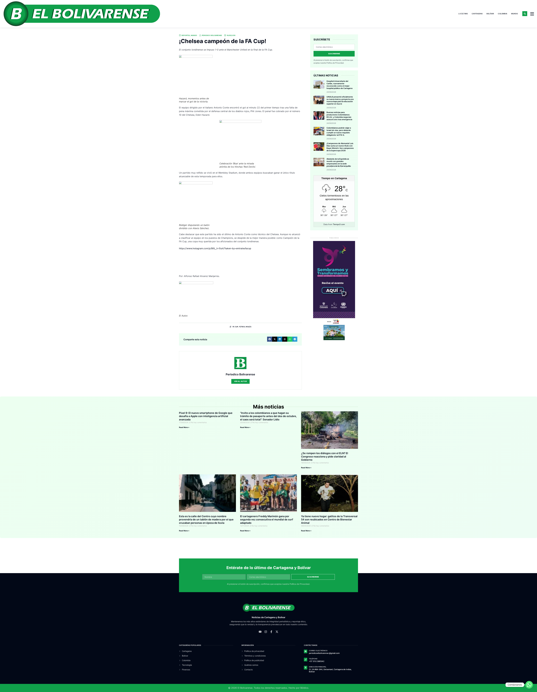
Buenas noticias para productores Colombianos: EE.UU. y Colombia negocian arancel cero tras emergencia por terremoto (339, 117)
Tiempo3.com (339, 224)
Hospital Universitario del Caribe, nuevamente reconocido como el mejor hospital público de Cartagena (339, 84)
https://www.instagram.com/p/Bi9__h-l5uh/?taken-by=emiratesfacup (215, 248)
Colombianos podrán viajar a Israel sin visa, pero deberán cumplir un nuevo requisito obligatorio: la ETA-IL (339, 131)
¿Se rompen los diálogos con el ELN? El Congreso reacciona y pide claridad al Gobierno (324, 456)
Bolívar (490, 14)
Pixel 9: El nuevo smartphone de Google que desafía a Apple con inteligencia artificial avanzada (205, 416)
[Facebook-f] (271, 631)
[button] (524, 13)
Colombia (502, 14)
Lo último (463, 14)
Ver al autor (240, 381)
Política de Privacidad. (335, 63)
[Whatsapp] (529, 685)
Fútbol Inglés (245, 327)
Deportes (186, 35)
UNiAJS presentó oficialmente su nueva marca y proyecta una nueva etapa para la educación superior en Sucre (340, 100)
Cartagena (477, 14)
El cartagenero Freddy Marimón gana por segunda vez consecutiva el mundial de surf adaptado (266, 519)
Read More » (184, 427)
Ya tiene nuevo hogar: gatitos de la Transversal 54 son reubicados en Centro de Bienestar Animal (329, 519)
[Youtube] (260, 631)
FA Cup (235, 327)
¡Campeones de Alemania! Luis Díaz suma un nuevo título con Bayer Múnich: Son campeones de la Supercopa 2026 (340, 147)
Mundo (514, 14)
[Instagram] (265, 631)
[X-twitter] (276, 631)
